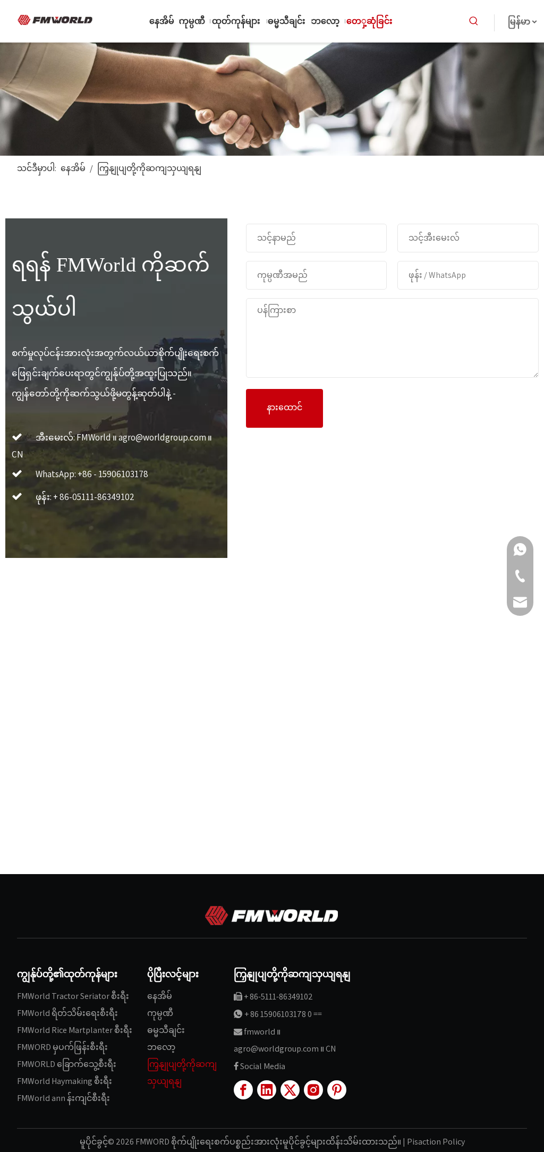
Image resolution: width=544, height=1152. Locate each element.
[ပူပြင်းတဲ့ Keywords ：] (473, 21)
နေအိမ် (159, 996)
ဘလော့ (161, 1047)
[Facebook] (243, 1089)
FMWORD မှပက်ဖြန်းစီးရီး (62, 1047)
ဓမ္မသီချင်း (166, 1030)
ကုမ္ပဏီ (160, 1013)
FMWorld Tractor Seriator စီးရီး (73, 996)
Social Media (262, 1066)
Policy (454, 1141)
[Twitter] (290, 1089)
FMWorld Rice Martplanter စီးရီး (74, 1030)
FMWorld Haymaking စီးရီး (64, 1081)
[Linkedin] (266, 1089)
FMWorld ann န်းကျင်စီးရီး (63, 1098)
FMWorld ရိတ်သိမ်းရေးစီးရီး (67, 1013)
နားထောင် (284, 407)
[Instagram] (313, 1089)
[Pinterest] (336, 1089)
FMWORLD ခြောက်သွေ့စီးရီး (66, 1064)
